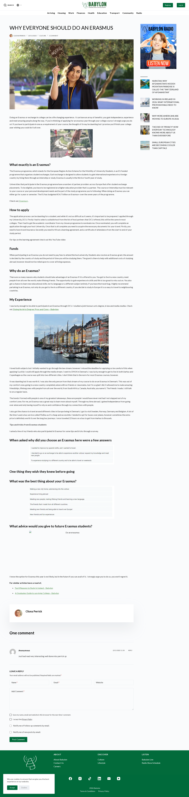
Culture (42, 36)
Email (56, 682)
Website (99, 682)
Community (128, 13)
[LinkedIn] (99, 778)
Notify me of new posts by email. (27, 732)
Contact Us (59, 763)
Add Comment (17, 691)
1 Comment (53, 36)
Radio (139, 13)
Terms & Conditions (87, 791)
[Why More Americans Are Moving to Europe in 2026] (145, 117)
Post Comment (18, 739)
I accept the (22, 719)
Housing (62, 13)
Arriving (51, 13)
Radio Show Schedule (151, 763)
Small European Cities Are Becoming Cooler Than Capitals (163, 145)
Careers (57, 766)
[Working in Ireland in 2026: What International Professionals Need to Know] (145, 102)
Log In (181, 5)
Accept (12, 788)
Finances (81, 13)
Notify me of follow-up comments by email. (31, 725)
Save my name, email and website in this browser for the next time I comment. (42, 715)
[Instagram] (80, 778)
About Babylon (60, 759)
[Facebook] (70, 778)
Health (91, 13)
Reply (130, 650)
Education (102, 13)
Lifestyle (101, 763)
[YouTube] (118, 778)
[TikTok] (89, 778)
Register (168, 5)
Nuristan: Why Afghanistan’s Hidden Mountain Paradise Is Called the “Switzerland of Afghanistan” (165, 86)
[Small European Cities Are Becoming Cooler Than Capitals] (145, 145)
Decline (24, 788)
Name (14, 682)
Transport (115, 13)
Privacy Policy (27, 719)
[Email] (109, 778)
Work (71, 13)
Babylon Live (147, 759)
